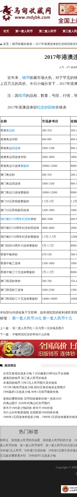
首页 (6, 31)
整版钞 (25, 165)
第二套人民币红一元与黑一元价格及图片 (38, 328)
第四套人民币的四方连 (57, 440)
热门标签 (29, 431)
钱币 (26, 78)
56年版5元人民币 (11, 450)
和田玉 (4, 440)
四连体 (16, 148)
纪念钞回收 (46, 107)
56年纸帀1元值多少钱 (42, 455)
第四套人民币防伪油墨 (25, 440)
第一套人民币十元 (57, 318)
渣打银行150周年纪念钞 (15, 219)
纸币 (22, 96)
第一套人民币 (24, 31)
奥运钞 (10, 130)
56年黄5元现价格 (35, 450)
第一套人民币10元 (27, 318)
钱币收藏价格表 (22, 44)
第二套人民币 (47, 31)
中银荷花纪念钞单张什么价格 (31, 334)
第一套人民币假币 (31, 445)
